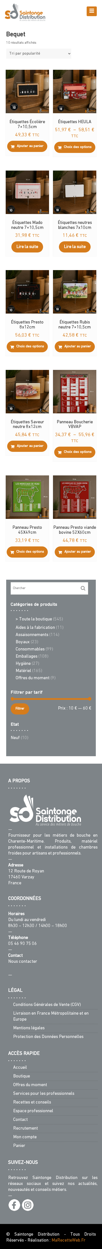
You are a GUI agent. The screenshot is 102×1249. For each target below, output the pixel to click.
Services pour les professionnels (43, 1094)
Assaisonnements (32, 635)
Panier (19, 1146)
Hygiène (23, 664)
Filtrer (20, 709)
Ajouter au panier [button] (30, 146)
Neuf (15, 738)
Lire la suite (27, 247)
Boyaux (23, 642)
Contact (20, 1120)
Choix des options (78, 147)
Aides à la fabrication (35, 628)
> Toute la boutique (34, 619)
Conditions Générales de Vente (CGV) (47, 1005)
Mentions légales (29, 1028)
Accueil (20, 1068)
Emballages (26, 656)
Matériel (23, 671)
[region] (51, 1223)
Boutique (21, 1076)
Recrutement (25, 1128)
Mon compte (25, 1137)
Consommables (30, 649)
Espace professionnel (33, 1111)
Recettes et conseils (32, 1102)
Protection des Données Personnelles (48, 1037)
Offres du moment (33, 678)
